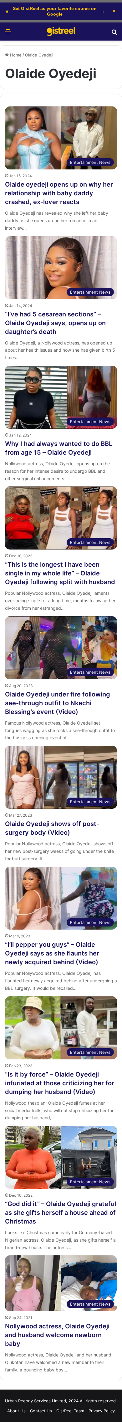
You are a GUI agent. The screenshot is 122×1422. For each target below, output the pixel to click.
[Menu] (8, 34)
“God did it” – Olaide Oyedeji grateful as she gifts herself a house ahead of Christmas (60, 1212)
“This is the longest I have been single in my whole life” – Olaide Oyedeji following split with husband (60, 573)
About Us (16, 1410)
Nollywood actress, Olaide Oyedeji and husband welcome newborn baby (57, 1334)
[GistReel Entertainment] (61, 31)
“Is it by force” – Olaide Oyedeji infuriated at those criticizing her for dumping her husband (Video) (59, 1083)
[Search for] (114, 34)
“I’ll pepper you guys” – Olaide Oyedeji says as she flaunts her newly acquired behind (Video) (52, 953)
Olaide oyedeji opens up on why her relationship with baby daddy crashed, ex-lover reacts (59, 193)
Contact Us (41, 1410)
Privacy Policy (102, 1410)
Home (15, 54)
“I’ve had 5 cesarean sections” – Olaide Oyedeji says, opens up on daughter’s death (55, 322)
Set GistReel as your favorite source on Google (55, 11)
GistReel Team (70, 1410)
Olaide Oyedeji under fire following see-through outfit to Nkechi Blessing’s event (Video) (57, 703)
